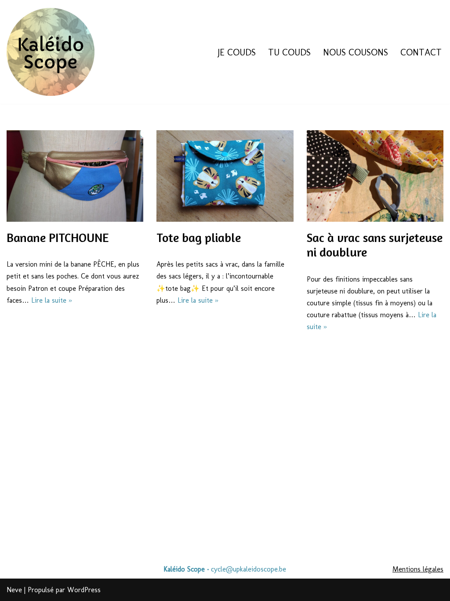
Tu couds (289, 52)
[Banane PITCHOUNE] (75, 176)
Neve (14, 590)
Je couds (237, 52)
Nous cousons (355, 52)
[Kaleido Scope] (50, 52)
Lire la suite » (51, 300)
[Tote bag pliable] (224, 176)
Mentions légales (417, 569)
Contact (421, 52)
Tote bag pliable (198, 237)
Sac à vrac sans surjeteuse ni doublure (375, 245)
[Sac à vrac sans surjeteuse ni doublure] (375, 176)
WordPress (84, 590)
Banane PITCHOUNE (58, 237)
